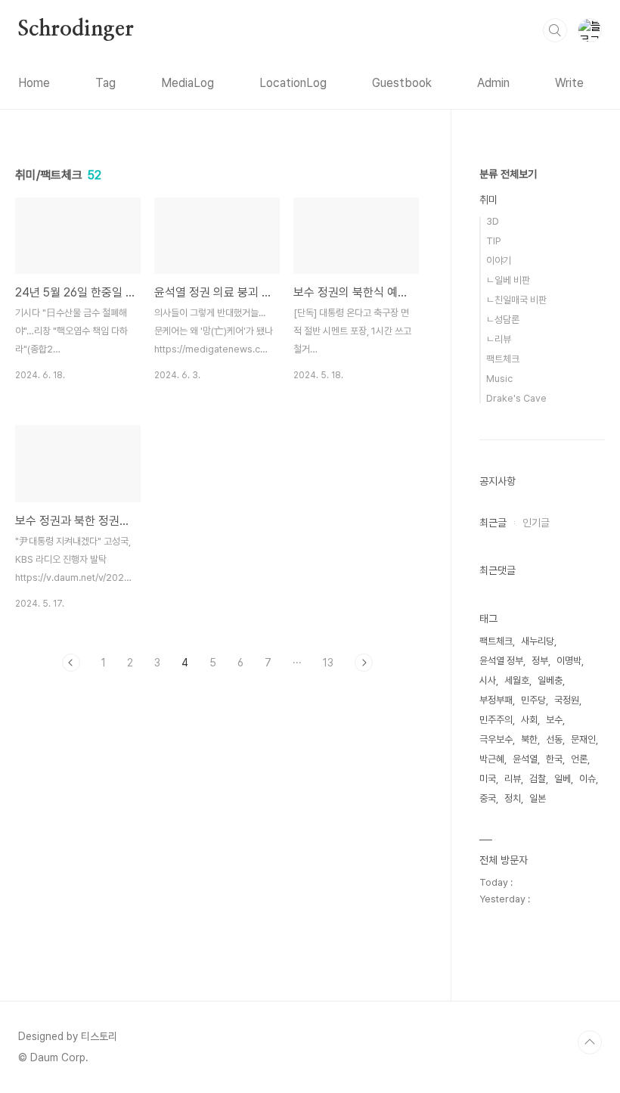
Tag (105, 83)
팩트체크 (502, 359)
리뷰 (512, 778)
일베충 (550, 680)
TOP (590, 1042)
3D (492, 221)
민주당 (533, 700)
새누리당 (537, 641)
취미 (488, 200)
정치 (512, 798)
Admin (493, 83)
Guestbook (402, 83)
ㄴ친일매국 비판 (516, 300)
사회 (529, 719)
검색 (555, 30)
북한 (529, 739)
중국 (487, 798)
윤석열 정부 (501, 660)
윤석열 (525, 759)
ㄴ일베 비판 (508, 280)
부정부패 (496, 700)
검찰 (537, 778)
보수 (554, 719)
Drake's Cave (516, 398)
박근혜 (491, 759)
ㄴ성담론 (502, 319)
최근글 (493, 523)
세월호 (516, 680)
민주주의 (496, 719)
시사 (487, 680)
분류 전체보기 (508, 174)
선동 (554, 739)
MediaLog (187, 83)
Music (499, 378)
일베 (562, 778)
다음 (364, 663)
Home (34, 83)
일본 (537, 798)
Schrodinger (76, 29)
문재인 (583, 739)
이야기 (498, 260)
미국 (487, 778)
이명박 (568, 660)
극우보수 (496, 739)
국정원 (566, 700)
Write (569, 83)
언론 (579, 759)
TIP (493, 241)
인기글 (536, 523)
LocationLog (293, 83)
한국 (554, 759)
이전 (71, 663)
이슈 (587, 778)
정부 (540, 660)
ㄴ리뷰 (498, 339)
